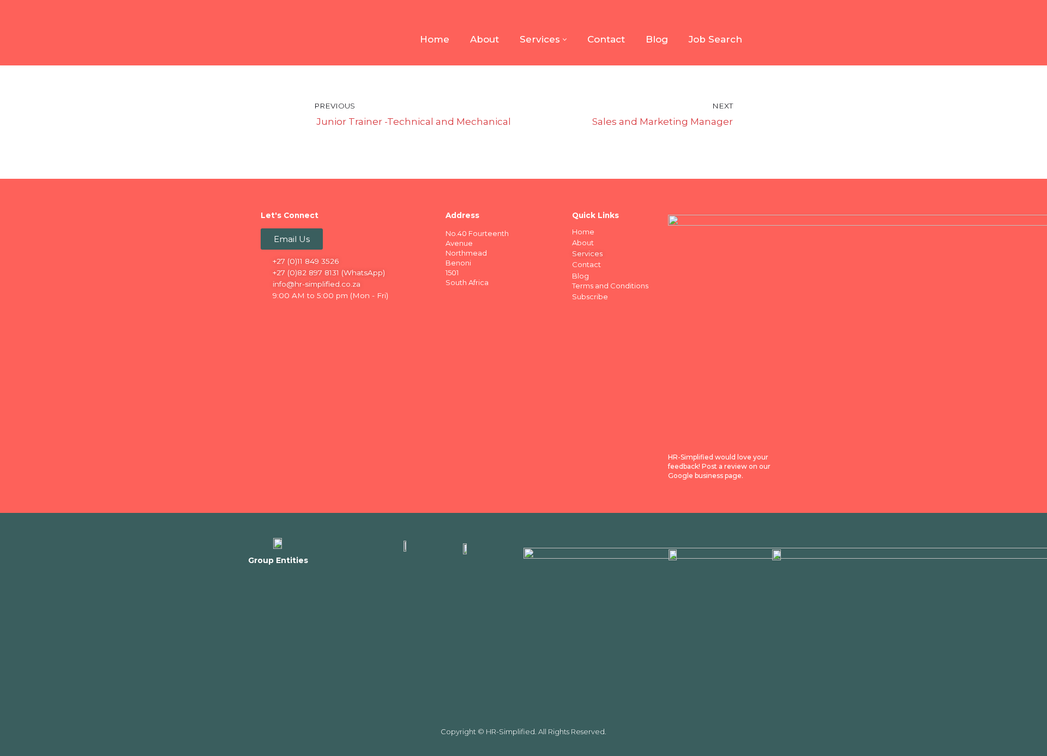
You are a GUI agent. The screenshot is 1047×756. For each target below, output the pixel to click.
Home (434, 39)
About (484, 39)
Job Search (715, 39)
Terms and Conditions (610, 285)
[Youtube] (333, 314)
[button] (565, 39)
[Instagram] (312, 314)
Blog (657, 39)
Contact (606, 39)
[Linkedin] (291, 314)
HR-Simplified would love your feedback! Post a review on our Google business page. (719, 466)
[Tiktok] (355, 314)
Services (587, 253)
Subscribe (590, 296)
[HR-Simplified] (278, 33)
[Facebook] (270, 314)
